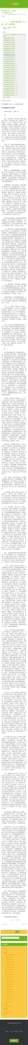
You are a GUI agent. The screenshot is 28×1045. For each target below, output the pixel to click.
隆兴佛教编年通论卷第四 (9, 44)
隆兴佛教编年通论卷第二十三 (10, 84)
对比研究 (5, 1013)
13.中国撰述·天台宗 (9, 984)
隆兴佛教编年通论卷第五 (9, 46)
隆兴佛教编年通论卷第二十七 (10, 93)
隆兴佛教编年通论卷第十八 (10, 74)
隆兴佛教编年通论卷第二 (9, 40)
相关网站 (5, 1011)
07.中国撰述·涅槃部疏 (9, 969)
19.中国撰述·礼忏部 (9, 999)
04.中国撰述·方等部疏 (9, 962)
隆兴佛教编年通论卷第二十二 (10, 82)
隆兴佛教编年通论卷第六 (9, 48)
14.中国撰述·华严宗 (9, 987)
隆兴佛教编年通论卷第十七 (10, 72)
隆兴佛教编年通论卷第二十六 (10, 91)
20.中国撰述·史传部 (10, 27)
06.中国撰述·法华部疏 (9, 967)
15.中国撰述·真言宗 (9, 989)
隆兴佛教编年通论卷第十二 (10, 61)
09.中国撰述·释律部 (9, 974)
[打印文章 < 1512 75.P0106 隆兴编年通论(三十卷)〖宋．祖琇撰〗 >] (25, 27)
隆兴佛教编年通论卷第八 (9, 53)
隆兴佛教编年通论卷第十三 (10, 63)
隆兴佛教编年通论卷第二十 (10, 78)
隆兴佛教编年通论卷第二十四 (10, 86)
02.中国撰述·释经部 (9, 957)
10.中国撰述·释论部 (9, 977)
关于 (4, 1016)
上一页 (12, 920)
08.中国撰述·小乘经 (9, 972)
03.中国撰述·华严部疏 (9, 960)
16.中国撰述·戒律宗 (9, 991)
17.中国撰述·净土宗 (9, 994)
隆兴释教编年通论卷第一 (9, 38)
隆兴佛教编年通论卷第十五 (10, 67)
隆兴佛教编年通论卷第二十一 (10, 80)
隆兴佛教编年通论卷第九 (9, 55)
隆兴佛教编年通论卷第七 (9, 50)
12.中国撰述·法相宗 (9, 982)
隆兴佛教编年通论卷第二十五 (10, 88)
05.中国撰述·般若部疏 (9, 964)
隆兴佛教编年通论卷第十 (9, 57)
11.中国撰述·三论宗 (9, 979)
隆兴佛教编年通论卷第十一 (10, 59)
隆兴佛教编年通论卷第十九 (10, 76)
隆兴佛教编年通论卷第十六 (10, 69)
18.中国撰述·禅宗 (8, 996)
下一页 (17, 920)
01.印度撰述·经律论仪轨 (10, 955)
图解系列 (5, 1009)
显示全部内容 (6, 97)
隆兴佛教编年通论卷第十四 (10, 65)
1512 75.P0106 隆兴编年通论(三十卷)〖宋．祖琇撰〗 (14, 35)
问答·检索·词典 (7, 1006)
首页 (4, 948)
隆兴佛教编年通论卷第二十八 (10, 95)
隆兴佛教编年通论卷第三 (9, 42)
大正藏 (5, 950)
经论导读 (5, 1004)
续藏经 (5, 952)
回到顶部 (14, 1041)
